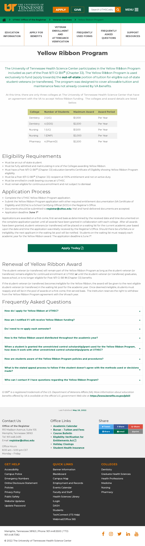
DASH (56, 505)
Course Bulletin (62, 433)
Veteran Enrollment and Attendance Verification (60, 34)
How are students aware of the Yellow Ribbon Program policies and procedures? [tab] (54, 359)
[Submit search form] (118, 9)
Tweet (108, 427)
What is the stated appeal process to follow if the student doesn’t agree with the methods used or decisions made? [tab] (72, 369)
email (121, 432)
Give (77, 9)
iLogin (56, 501)
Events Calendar (62, 487)
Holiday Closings (63, 444)
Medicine (106, 483)
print (136, 432)
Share (123, 427)
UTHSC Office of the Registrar (29, 19)
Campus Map (60, 478)
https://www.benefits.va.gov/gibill (110, 395)
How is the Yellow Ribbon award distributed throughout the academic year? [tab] (51, 337)
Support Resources (133, 34)
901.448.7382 (12, 534)
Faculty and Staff (62, 492)
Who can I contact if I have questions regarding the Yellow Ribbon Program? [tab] (51, 380)
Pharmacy (107, 492)
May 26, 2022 (79, 410)
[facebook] (103, 534)
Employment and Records (68, 483)
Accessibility (12, 469)
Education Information (12, 34)
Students (58, 510)
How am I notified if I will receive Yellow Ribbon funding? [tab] (40, 320)
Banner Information (64, 469)
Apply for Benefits (36, 34)
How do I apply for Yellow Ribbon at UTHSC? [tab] (31, 310)
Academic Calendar (65, 426)
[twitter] (119, 534)
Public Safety (12, 496)
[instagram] (111, 534)
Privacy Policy (12, 492)
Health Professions (112, 478)
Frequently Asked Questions (109, 34)
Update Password (15, 505)
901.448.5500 (53, 531)
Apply (61, 9)
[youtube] (136, 534)
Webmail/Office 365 (64, 519)
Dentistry (106, 469)
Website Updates (15, 501)
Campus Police (13, 474)
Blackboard (59, 474)
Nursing (105, 487)
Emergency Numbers (17, 478)
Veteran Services (62, 19)
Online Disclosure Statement (21, 483)
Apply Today (70, 248)
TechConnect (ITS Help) (66, 514)
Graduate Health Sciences (116, 474)
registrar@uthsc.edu (59, 208)
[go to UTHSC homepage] (3, 20)
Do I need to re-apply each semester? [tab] (28, 328)
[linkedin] (128, 534)
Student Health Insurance (68, 447)
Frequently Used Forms (84, 34)
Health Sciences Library (66, 496)
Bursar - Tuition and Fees (68, 429)
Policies (9, 487)
